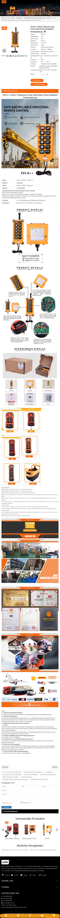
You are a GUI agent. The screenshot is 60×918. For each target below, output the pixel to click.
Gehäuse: (33, 64)
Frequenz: (33, 49)
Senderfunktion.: (35, 51)
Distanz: (33, 66)
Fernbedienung (49, 772)
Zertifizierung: (34, 43)
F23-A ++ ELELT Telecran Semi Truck (11, 772)
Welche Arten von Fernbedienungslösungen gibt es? (43, 850)
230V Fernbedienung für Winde (10, 777)
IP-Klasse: (33, 59)
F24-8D (47, 838)
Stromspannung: (35, 70)
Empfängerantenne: (35, 56)
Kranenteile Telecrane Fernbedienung (11, 774)
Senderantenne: (35, 53)
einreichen (6, 807)
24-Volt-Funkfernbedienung (31, 774)
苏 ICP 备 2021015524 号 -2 (44, 913)
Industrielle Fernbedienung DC (47, 774)
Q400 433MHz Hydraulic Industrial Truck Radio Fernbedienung (13, 838)
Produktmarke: (35, 36)
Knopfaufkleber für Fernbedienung (39, 779)
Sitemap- (53, 913)
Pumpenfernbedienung (26, 777)
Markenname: (34, 38)
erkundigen (38, 80)
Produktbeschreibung (10, 91)
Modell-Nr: (33, 40)
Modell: (33, 34)
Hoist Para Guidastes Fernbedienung (33, 772)
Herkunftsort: (34, 45)
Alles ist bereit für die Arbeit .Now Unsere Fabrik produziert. (15, 850)
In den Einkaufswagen (39, 84)
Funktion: (33, 47)
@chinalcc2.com (10, 902)
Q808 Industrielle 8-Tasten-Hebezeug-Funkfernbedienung (30, 838)
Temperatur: (34, 61)
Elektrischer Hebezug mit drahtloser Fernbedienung (15, 779)
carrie (4, 902)
